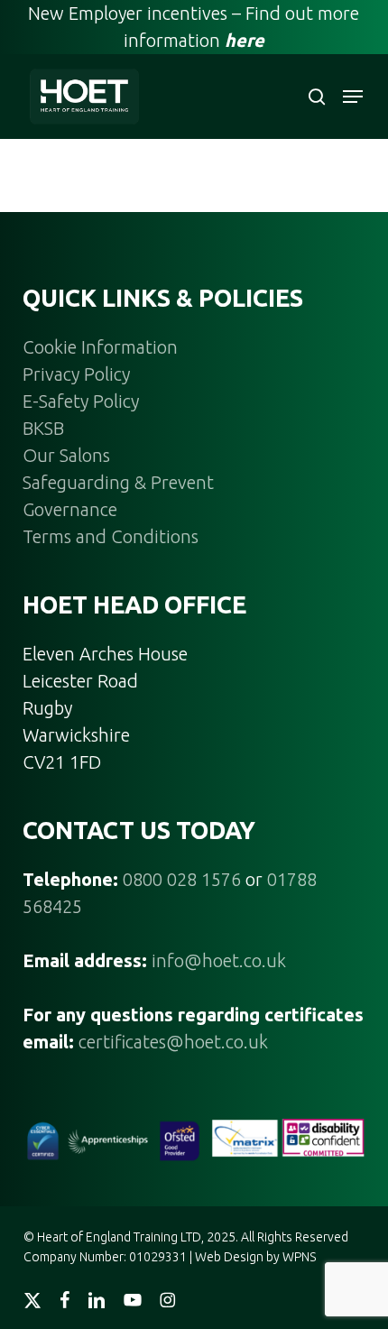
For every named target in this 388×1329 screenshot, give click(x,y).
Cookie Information (100, 347)
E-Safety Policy (81, 401)
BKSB (43, 428)
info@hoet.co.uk (219, 960)
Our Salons (66, 455)
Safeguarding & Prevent (118, 482)
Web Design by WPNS (255, 1257)
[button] (353, 97)
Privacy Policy (76, 374)
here (244, 40)
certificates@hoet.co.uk (173, 1041)
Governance (70, 509)
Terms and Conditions (111, 536)
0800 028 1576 (182, 879)
